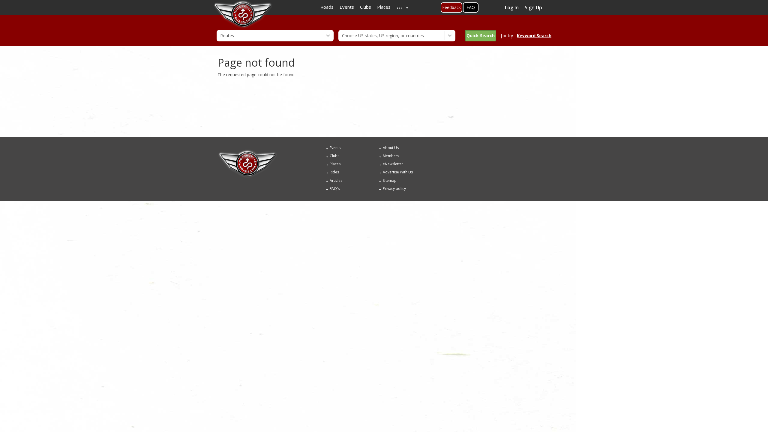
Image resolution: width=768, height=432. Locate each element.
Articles (336, 180)
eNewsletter (393, 163)
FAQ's (335, 188)
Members (391, 155)
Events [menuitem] (347, 7)
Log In (512, 7)
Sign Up (533, 7)
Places (335, 163)
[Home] (247, 152)
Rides (334, 172)
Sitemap (390, 180)
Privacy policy (394, 188)
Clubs (334, 155)
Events (335, 147)
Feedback (451, 7)
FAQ (470, 7)
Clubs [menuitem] (365, 7)
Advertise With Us (398, 172)
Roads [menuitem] (327, 7)
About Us (391, 147)
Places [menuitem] (384, 7)
